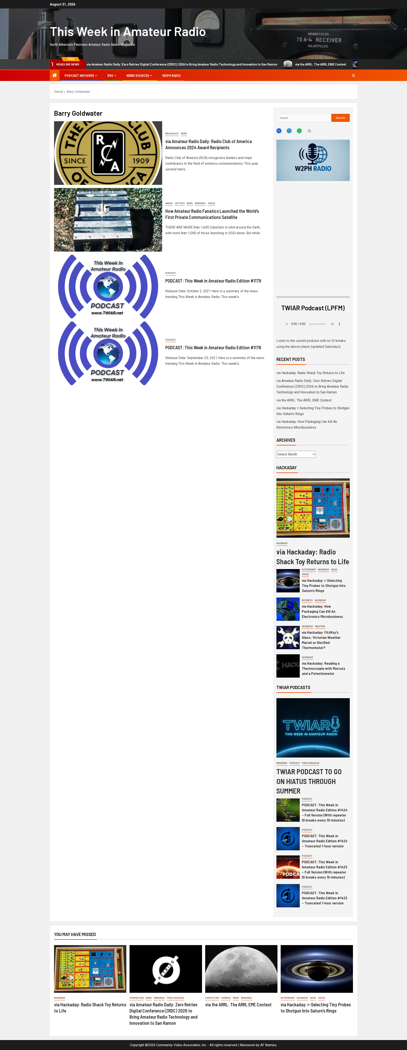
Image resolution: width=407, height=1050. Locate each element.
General (226, 998)
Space (211, 203)
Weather (320, 626)
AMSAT (169, 203)
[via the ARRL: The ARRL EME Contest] (241, 969)
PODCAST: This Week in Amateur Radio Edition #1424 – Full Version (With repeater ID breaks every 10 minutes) (324, 812)
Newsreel (200, 203)
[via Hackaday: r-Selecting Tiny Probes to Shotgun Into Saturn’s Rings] (288, 580)
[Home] (54, 76)
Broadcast (172, 133)
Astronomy (309, 569)
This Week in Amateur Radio (128, 31)
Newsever (247, 1045)
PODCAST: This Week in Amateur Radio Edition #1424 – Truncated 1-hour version (324, 840)
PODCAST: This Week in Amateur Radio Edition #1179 (213, 280)
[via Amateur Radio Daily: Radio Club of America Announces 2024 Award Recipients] (108, 153)
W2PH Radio (172, 75)
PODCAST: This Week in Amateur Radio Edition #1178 (213, 347)
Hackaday (282, 543)
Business (307, 600)
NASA (334, 569)
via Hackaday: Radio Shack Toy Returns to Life (310, 373)
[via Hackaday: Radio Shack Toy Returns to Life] (313, 508)
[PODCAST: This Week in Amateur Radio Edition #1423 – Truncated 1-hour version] (288, 895)
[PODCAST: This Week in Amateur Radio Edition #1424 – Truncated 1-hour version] (288, 838)
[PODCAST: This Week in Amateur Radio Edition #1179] (108, 286)
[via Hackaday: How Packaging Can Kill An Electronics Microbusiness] (288, 609)
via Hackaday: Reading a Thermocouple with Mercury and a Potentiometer (323, 668)
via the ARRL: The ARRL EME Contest (280, 64)
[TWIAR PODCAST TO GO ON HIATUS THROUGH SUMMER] (313, 728)
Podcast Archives (79, 75)
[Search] (353, 75)
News (184, 133)
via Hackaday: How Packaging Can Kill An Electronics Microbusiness (322, 611)
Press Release (310, 763)
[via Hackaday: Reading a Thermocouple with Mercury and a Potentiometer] (288, 666)
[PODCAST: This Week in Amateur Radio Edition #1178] (108, 353)
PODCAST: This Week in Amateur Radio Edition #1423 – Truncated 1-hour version (324, 897)
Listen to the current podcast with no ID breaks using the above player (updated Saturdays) (311, 343)
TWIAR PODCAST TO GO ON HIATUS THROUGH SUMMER (309, 781)
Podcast (170, 273)
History (180, 203)
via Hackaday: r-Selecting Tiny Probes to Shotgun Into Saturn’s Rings (324, 585)
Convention (137, 998)
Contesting (212, 998)
